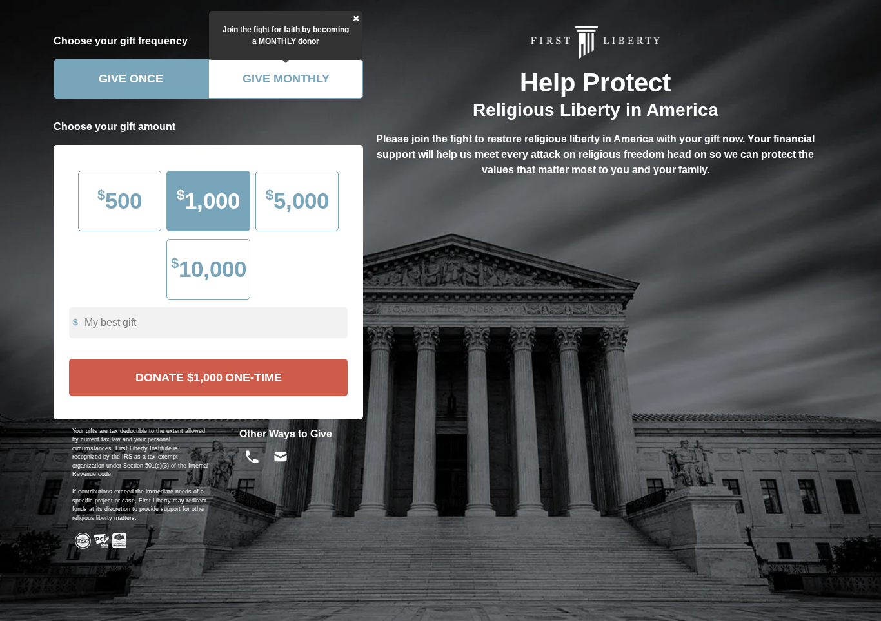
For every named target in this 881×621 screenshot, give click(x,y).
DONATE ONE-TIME (208, 377)
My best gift (110, 322)
